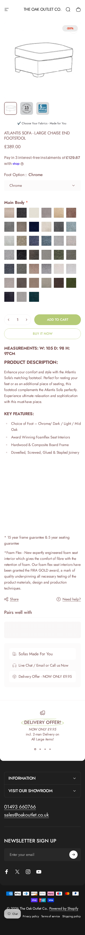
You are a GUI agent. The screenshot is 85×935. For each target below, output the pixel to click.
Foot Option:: (23, 175)
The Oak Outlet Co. (42, 9)
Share (14, 599)
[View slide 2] (40, 749)
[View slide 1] (35, 749)
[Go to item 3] (42, 108)
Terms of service (50, 916)
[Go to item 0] (10, 108)
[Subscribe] (73, 854)
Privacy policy (31, 916)
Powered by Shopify (63, 908)
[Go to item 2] (26, 108)
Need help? (72, 599)
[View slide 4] (49, 749)
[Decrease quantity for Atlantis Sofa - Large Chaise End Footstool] (8, 320)
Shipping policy (71, 916)
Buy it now (42, 333)
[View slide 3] (44, 749)
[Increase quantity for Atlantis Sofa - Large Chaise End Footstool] (26, 320)
